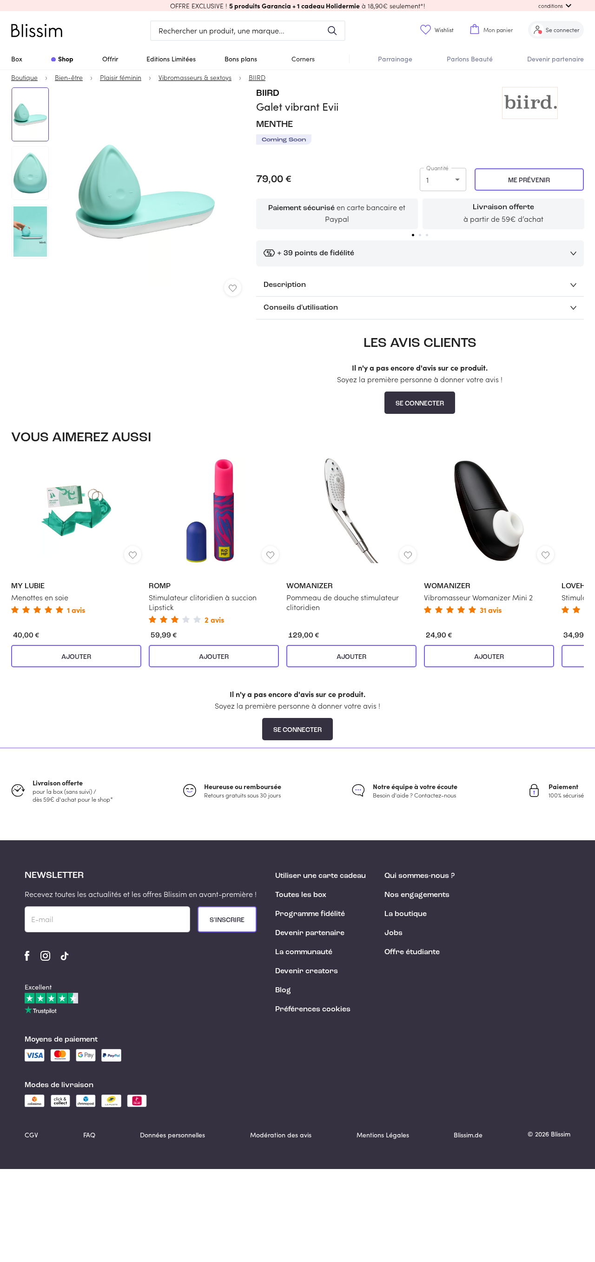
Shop (65, 58)
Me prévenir (529, 180)
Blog (283, 990)
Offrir (110, 58)
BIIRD (267, 93)
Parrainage (395, 58)
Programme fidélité (310, 914)
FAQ (89, 1134)
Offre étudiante (412, 952)
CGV (31, 1134)
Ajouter (76, 657)
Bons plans (241, 58)
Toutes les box (300, 895)
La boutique (405, 914)
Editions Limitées (171, 58)
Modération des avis (280, 1134)
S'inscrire (227, 920)
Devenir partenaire (555, 58)
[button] (297, 5)
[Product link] (76, 535)
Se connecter (420, 403)
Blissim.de (468, 1134)
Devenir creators (306, 971)
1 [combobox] (427, 180)
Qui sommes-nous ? (419, 876)
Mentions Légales (383, 1134)
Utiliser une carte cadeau (320, 876)
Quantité (437, 168)
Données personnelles (172, 1134)
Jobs (393, 933)
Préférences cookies (312, 1009)
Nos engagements (417, 895)
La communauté (303, 952)
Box (16, 58)
